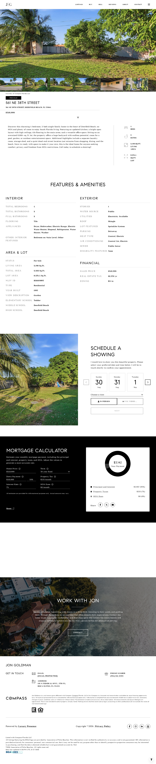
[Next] (148, 382)
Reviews (112, 4)
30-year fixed (47, 472)
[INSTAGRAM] (135, 726)
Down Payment (13, 476)
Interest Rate (12, 484)
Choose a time (97, 395)
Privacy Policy (103, 726)
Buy (90, 4)
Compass (75, 695)
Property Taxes (100, 492)
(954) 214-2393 (116, 676)
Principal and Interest (104, 487)
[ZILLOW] (148, 726)
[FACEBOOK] (129, 726)
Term (43, 469)
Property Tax (47, 476)
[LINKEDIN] (142, 726)
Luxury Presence (27, 726)
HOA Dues (45, 484)
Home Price (11, 469)
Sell (100, 4)
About (125, 4)
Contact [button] (78, 633)
